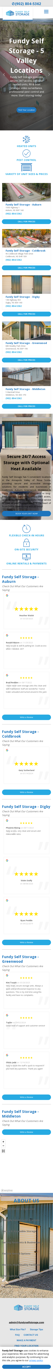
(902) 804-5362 (14, 213)
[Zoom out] (3, 1146)
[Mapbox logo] (7, 1190)
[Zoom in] (3, 1142)
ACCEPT (26, 1366)
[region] (26, 1165)
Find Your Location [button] (26, 110)
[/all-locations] (26, 142)
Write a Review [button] (26, 717)
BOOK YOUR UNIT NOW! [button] (26, 513)
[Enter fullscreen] (3, 1151)
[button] (4, 74)
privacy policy (36, 1360)
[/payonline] (26, 559)
